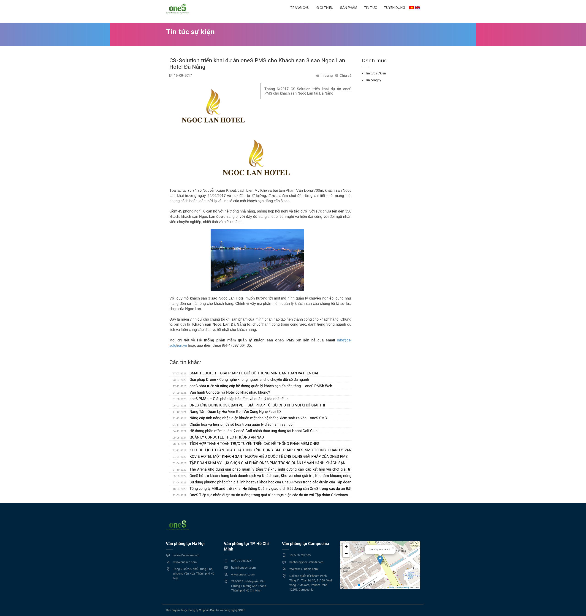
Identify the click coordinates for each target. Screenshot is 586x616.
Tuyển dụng (394, 8)
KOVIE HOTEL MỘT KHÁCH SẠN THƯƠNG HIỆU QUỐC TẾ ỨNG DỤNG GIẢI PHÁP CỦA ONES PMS (260, 456)
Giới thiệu (324, 8)
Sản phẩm (348, 8)
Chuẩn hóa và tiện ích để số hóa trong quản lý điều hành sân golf (234, 424)
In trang (327, 76)
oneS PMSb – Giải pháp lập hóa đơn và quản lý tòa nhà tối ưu (231, 399)
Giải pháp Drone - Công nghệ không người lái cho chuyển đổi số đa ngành (241, 379)
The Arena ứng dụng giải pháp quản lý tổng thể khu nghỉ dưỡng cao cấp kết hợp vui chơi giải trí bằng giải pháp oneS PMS (260, 470)
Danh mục (374, 60)
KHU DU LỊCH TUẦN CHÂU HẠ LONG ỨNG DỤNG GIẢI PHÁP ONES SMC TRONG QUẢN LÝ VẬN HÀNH (260, 450)
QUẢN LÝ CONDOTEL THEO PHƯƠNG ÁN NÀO (218, 437)
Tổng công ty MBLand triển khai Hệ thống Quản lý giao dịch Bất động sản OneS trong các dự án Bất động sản (260, 489)
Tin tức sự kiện (375, 73)
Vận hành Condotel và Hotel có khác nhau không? (221, 392)
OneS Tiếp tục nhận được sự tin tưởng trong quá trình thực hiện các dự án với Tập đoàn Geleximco (260, 495)
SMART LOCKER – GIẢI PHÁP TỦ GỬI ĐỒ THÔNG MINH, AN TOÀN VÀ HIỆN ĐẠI (245, 373)
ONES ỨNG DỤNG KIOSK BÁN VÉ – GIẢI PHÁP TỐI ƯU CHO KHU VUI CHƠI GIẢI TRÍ (249, 405)
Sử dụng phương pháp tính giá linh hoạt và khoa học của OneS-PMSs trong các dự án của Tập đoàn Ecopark (260, 482)
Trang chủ (299, 8)
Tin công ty (373, 80)
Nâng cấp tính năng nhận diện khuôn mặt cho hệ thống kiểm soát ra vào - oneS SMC (250, 418)
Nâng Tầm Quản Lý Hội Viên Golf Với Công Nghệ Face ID (227, 411)
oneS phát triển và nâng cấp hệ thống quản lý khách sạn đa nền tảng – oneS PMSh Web (252, 386)
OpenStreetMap (403, 587)
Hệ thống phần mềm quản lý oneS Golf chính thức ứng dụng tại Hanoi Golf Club (245, 431)
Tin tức (370, 8)
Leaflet (391, 587)
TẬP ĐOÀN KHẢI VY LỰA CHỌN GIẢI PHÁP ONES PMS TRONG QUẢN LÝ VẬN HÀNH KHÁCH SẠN (259, 463)
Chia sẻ (345, 76)
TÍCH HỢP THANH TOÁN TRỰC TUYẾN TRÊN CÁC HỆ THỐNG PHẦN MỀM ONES (246, 444)
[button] (380, 560)
